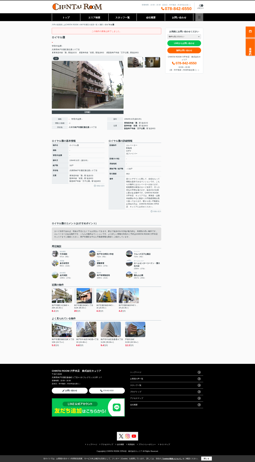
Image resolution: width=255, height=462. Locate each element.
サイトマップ (165, 444)
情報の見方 (101, 186)
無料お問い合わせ (184, 50)
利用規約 (131, 444)
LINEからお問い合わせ (184, 43)
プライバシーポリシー (147, 444)
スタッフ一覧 (122, 17)
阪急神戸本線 (129, 128)
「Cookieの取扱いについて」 (171, 459)
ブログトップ (135, 392)
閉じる (206, 458)
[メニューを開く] (199, 17)
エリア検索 (94, 17)
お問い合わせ (179, 17)
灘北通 (69, 49)
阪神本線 (128, 126)
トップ (66, 17)
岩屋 (135, 126)
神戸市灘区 (62, 49)
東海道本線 (128, 123)
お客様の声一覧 (136, 379)
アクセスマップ (136, 398)
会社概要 (151, 17)
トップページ (135, 372)
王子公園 (141, 128)
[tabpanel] (144, 62)
